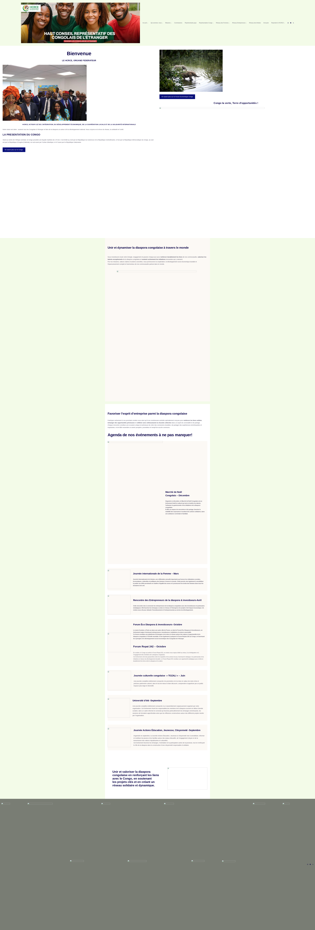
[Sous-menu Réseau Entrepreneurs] (246, 22)
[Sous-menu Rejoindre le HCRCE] (284, 22)
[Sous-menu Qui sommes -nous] (162, 22)
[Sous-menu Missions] (171, 22)
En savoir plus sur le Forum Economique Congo (177, 96)
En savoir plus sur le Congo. (14, 150)
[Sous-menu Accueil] (147, 22)
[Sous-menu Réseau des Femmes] (229, 22)
